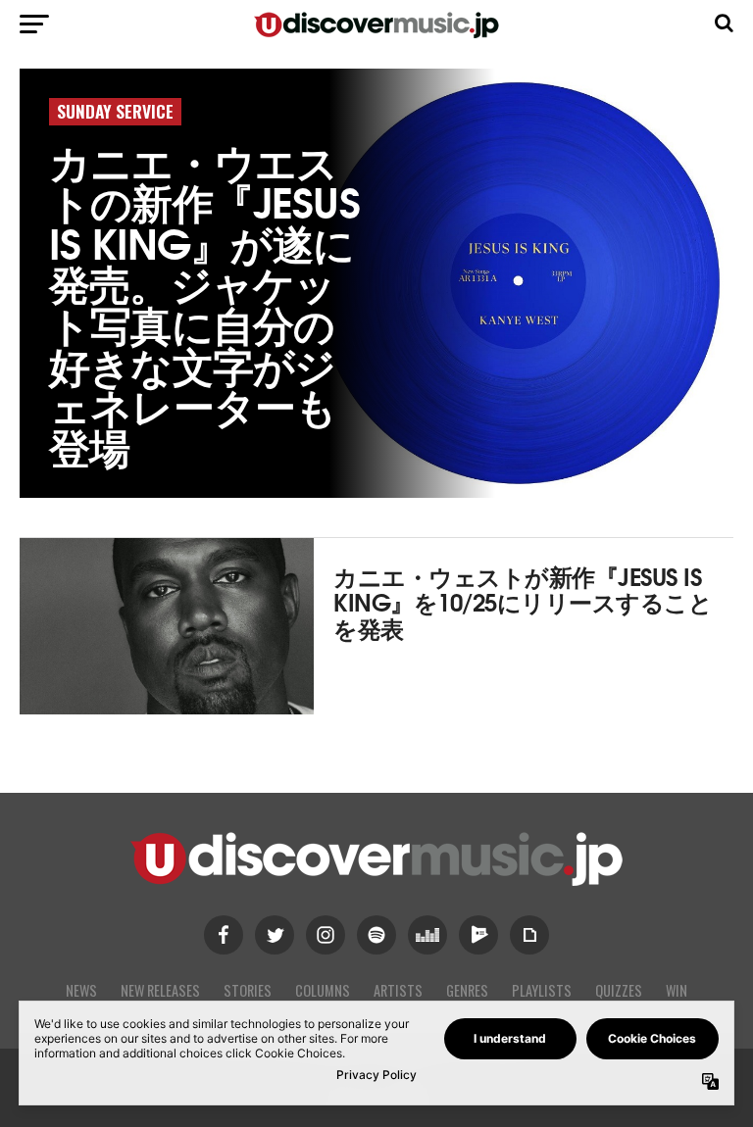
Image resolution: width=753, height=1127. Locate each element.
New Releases (160, 990)
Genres (467, 990)
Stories (248, 990)
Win (676, 990)
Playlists (542, 990)
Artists (398, 990)
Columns (322, 990)
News (81, 990)
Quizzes (618, 990)
